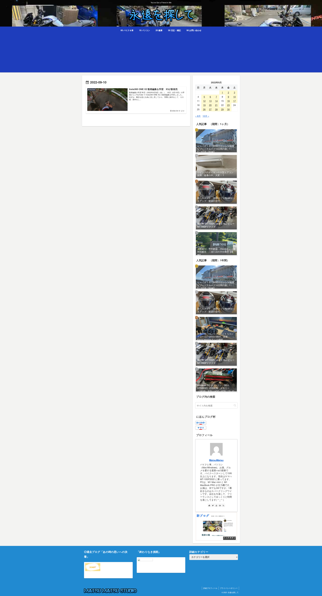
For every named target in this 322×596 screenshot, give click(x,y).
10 (234, 96)
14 (216, 100)
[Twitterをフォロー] (212, 505)
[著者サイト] (209, 505)
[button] (235, 405)
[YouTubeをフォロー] (216, 505)
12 (204, 100)
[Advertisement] (161, 54)
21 (216, 105)
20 (210, 105)
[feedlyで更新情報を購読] (219, 505)
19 (204, 105)
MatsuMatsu (216, 460)
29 (222, 109)
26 (204, 109)
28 (216, 109)
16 (228, 100)
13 (210, 100)
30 (228, 109)
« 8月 (198, 116)
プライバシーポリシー (229, 588)
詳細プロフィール (210, 588)
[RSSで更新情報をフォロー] (223, 505)
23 (228, 105)
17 (234, 100)
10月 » (206, 116)
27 (210, 109)
